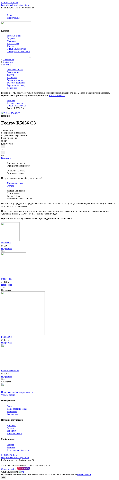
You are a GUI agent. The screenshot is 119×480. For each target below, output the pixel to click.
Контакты (12, 88)
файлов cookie (84, 474)
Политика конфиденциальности (17, 392)
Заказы (10, 445)
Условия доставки (16, 82)
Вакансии (12, 77)
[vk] (21, 472)
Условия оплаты (15, 80)
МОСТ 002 (6, 279)
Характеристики (15, 183)
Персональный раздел (18, 450)
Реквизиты (12, 414)
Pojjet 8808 (6, 337)
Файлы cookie (8, 395)
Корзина (11, 447)
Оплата (10, 186)
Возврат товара (14, 433)
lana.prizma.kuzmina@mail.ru (15, 5)
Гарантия (11, 431)
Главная (11, 100)
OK (3, 477)
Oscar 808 (6, 242)
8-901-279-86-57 (57, 95)
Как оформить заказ (17, 409)
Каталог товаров (15, 103)
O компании (13, 72)
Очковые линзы (15, 69)
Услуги (10, 75)
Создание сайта (9, 469)
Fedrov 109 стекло (10, 370)
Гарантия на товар (16, 85)
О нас (10, 406)
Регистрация (13, 18)
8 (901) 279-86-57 (9, 2)
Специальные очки (16, 105)
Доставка (11, 425)
